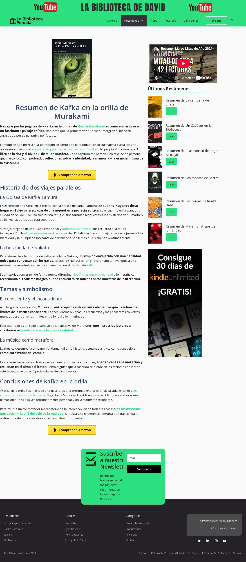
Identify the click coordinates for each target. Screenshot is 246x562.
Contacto (144, 553)
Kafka (90, 265)
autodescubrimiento (76, 229)
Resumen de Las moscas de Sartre (192, 178)
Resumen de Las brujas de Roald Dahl (191, 203)
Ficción (130, 540)
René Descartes (74, 534)
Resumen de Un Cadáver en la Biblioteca (189, 127)
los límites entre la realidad (93, 274)
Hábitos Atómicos (14, 529)
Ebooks (216, 20)
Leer (171, 111)
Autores (112, 20)
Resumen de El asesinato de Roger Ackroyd (192, 153)
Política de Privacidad (164, 553)
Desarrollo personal (137, 523)
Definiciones (190, 20)
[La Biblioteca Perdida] (26, 20)
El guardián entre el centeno (46, 233)
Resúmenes (131, 20)
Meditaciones (11, 540)
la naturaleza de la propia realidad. (47, 330)
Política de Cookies (190, 553)
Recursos (170, 20)
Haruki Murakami (91, 126)
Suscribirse (144, 469)
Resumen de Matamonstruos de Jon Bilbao (190, 228)
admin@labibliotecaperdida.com (218, 521)
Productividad (134, 529)
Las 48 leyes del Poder (17, 523)
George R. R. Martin (76, 540)
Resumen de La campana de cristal (187, 102)
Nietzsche (70, 523)
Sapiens (8, 534)
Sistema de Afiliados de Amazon (223, 553)
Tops (154, 20)
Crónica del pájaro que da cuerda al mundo (64, 149)
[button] (232, 20)
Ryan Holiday (72, 529)
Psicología (132, 534)
